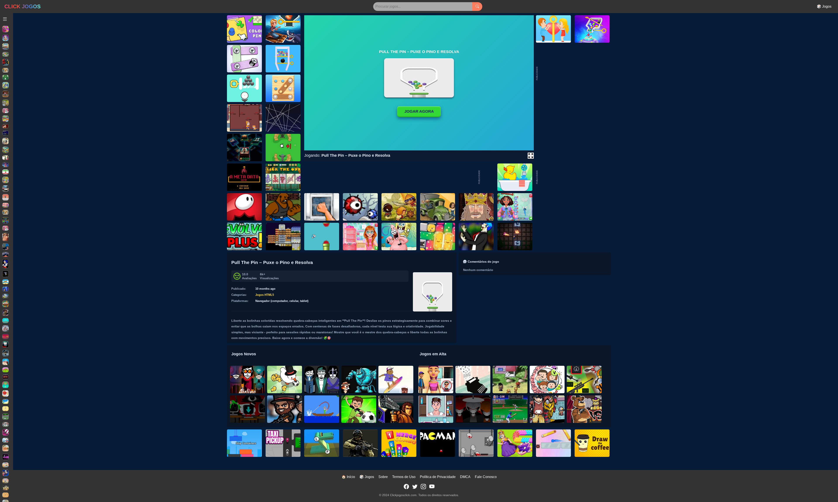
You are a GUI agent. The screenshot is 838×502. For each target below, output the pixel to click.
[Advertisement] (571, 177)
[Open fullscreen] (531, 156)
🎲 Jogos (824, 6)
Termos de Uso (404, 477)
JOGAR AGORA (419, 111)
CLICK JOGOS (22, 6)
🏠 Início (348, 477)
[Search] (477, 6)
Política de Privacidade (438, 477)
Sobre (383, 477)
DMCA (465, 477)
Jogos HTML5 (264, 294)
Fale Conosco (486, 477)
